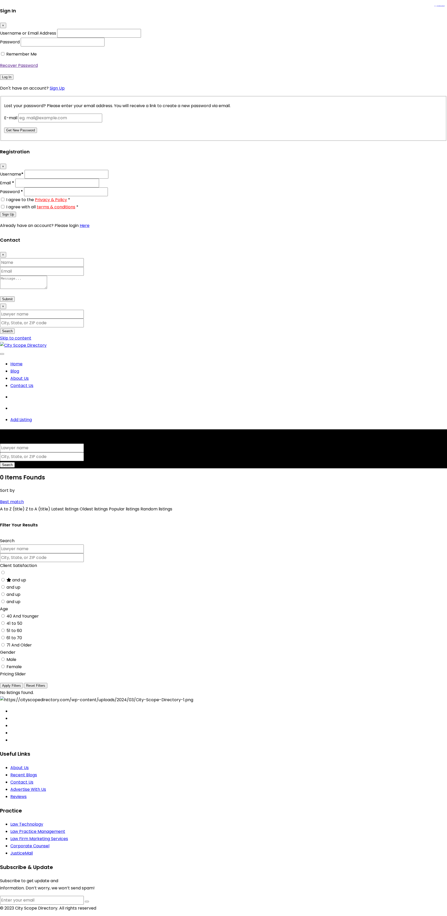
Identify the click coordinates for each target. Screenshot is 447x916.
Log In (6, 77)
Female (14, 667)
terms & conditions (56, 207)
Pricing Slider (13, 674)
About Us (19, 378)
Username (12, 174)
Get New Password (20, 130)
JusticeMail (21, 853)
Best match (12, 502)
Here (85, 225)
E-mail (10, 118)
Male (11, 659)
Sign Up (57, 88)
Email (7, 183)
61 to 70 (14, 638)
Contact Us (21, 386)
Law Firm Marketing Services (39, 839)
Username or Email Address (28, 33)
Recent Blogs (23, 775)
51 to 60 (14, 631)
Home (16, 364)
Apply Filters (11, 686)
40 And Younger (22, 616)
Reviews (18, 797)
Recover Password (19, 65)
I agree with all (42, 207)
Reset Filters (35, 686)
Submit (7, 299)
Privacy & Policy (51, 200)
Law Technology (26, 824)
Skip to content (15, 338)
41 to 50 (14, 623)
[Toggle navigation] (2, 354)
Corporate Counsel (29, 846)
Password (10, 42)
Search (7, 331)
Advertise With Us (28, 789)
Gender (8, 652)
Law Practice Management (37, 831)
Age (4, 609)
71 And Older (19, 645)
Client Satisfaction (18, 565)
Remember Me (21, 54)
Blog (14, 371)
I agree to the (38, 200)
